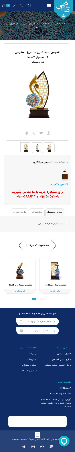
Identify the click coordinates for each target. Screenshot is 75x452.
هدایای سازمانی (64, 353)
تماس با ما (32, 359)
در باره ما (33, 353)
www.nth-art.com (19, 439)
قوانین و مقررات (29, 370)
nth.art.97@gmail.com (60, 393)
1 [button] (42, 299)
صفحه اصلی (59, 23)
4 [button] (32, 299)
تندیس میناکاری (35, 26)
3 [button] (35, 299)
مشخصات (37, 212)
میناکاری (14, 23)
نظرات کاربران (19, 212)
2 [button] (38, 299)
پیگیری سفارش (29, 365)
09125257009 (64, 388)
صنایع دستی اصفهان (61, 359)
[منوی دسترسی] (48, 5)
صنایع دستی (29, 23)
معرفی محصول (54, 212)
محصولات (44, 23)
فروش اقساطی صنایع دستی (58, 365)
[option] (55, 276)
